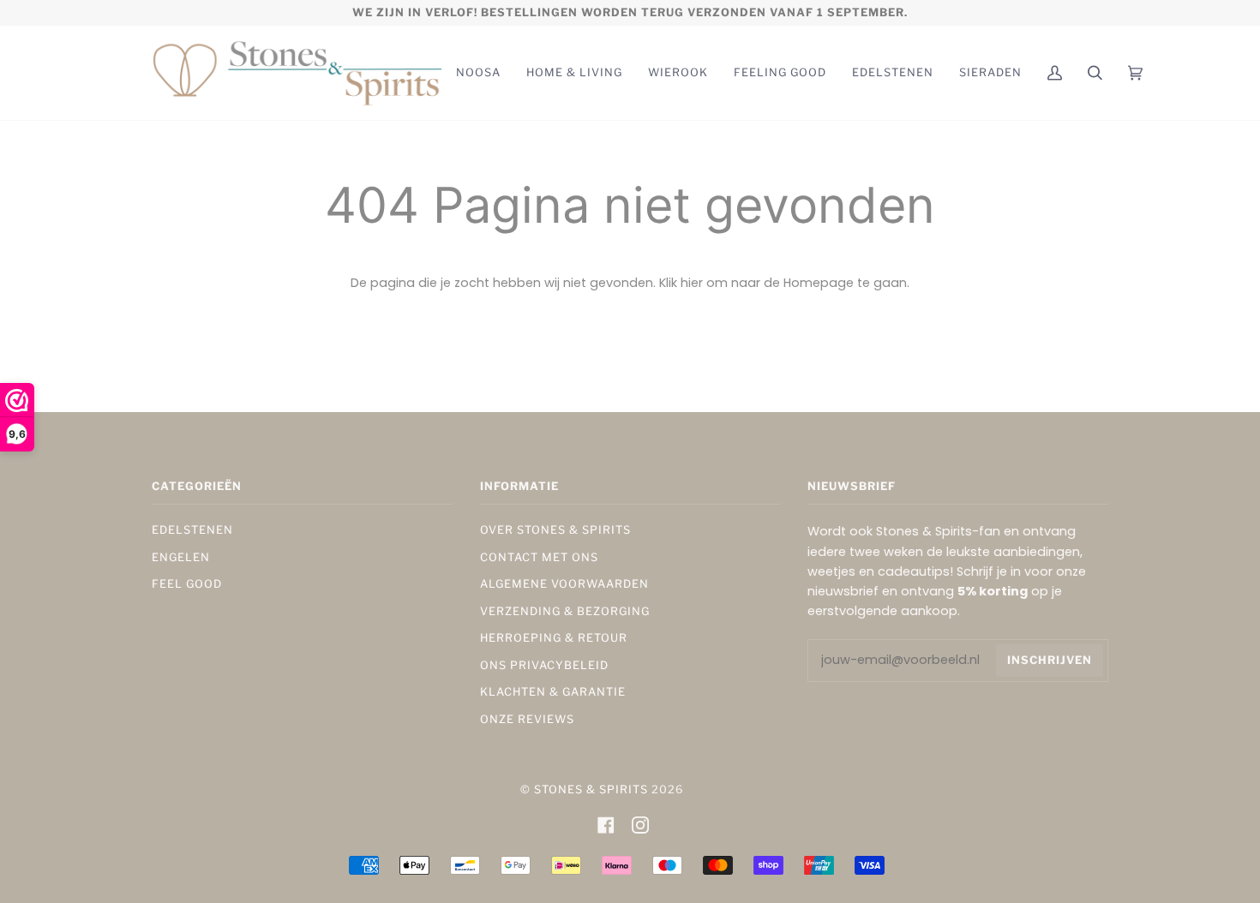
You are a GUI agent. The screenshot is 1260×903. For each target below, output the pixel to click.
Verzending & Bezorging (565, 611)
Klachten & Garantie (553, 691)
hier (692, 282)
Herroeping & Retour (553, 637)
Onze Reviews (527, 719)
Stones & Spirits (591, 789)
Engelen (181, 557)
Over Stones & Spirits (555, 529)
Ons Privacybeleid (544, 665)
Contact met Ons (539, 557)
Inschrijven (1049, 660)
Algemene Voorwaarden (564, 583)
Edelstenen (192, 529)
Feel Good (187, 583)
